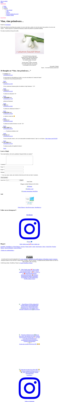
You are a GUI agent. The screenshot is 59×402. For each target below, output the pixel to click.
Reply (4, 81)
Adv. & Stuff (9, 10)
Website (2, 172)
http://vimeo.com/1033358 (51, 138)
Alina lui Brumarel (8, 248)
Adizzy (43, 246)
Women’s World (10, 15)
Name (2, 167)
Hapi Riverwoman (30, 207)
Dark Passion (39, 246)
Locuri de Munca (17, 248)
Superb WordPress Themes (26, 263)
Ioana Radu (3, 3)
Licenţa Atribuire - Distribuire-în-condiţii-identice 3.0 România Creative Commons (38, 259)
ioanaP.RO (3, 246)
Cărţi (7, 11)
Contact (5, 7)
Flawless (23, 246)
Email (2, 169)
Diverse (8, 12)
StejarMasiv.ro (38, 207)
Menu (2, 2)
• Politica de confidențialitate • (7, 250)
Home (4, 6)
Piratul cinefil (28, 246)
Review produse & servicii (12, 14)
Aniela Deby (49, 246)
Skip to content (4, 1)
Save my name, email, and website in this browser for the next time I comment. (20, 175)
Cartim (33, 246)
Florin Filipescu (21, 207)
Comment (3, 164)
